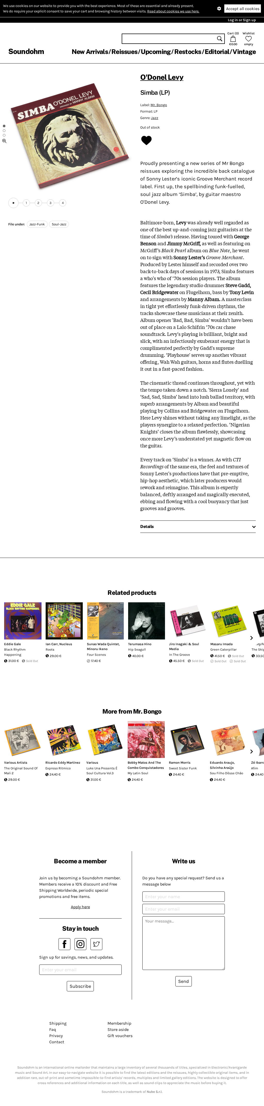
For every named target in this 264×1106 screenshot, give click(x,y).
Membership (119, 1023)
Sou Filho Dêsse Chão (226, 773)
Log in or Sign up (242, 20)
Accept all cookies (242, 8)
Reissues (124, 52)
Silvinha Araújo (222, 768)
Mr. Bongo (159, 105)
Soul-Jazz (59, 224)
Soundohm (26, 51)
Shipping (58, 1023)
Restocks (187, 52)
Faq (52, 1029)
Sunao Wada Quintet (103, 644)
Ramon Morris (180, 762)
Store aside (118, 1029)
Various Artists (15, 762)
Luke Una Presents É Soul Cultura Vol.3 (101, 770)
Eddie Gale (12, 644)
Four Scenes (96, 655)
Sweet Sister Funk (183, 768)
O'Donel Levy (161, 77)
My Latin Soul (138, 773)
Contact (56, 1041)
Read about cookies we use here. (173, 11)
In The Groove (179, 655)
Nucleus (65, 644)
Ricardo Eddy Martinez (62, 762)
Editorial (217, 52)
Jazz (154, 118)
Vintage (244, 52)
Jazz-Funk (37, 224)
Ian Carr (52, 644)
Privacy (56, 1035)
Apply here (80, 906)
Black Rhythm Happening (15, 652)
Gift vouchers (120, 1035)
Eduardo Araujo (222, 762)
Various (92, 762)
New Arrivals (90, 52)
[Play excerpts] (13, 203)
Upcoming (156, 52)
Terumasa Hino (139, 644)
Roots (50, 649)
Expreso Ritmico (58, 768)
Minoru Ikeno (97, 649)
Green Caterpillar (223, 649)
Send (183, 981)
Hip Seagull (137, 649)
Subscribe (80, 986)
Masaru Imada (221, 644)
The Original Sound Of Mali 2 (20, 770)
